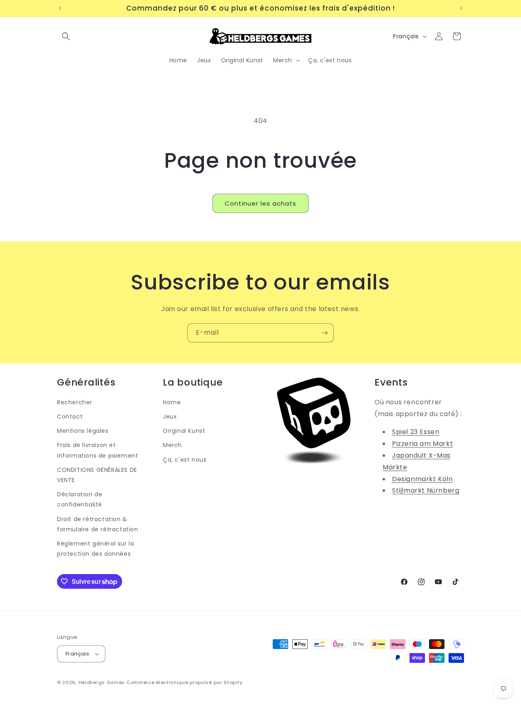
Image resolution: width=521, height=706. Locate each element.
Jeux (170, 416)
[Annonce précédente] (60, 8)
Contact (70, 416)
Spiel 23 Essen (415, 431)
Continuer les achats (260, 203)
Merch (172, 445)
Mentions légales (83, 431)
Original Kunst (184, 431)
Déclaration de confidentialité (79, 499)
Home (172, 402)
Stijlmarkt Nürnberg (425, 490)
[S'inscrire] (324, 332)
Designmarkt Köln (422, 479)
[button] (66, 36)
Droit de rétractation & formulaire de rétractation (97, 524)
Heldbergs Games (102, 682)
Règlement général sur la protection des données (95, 548)
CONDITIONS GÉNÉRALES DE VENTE (97, 475)
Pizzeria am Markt (422, 443)
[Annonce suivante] (461, 8)
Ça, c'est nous (184, 460)
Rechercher (74, 402)
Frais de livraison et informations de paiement (97, 450)
